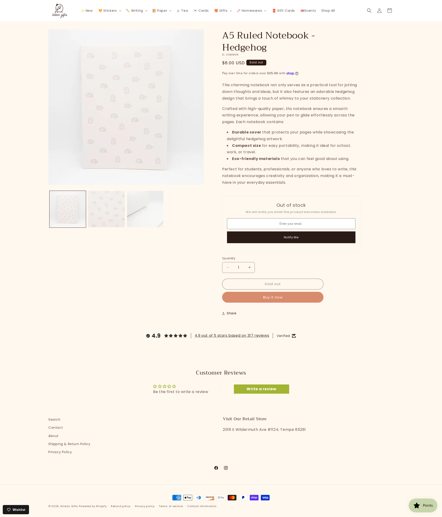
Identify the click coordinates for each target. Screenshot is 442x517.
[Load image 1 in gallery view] (67, 209)
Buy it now (273, 297)
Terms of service (171, 506)
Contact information (201, 506)
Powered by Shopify (93, 506)
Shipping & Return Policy (69, 444)
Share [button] (232, 313)
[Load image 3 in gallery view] (145, 209)
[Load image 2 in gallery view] (106, 209)
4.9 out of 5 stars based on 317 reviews (232, 335)
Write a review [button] (261, 389)
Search (54, 419)
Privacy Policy (60, 452)
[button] (109, 10)
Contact (55, 427)
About (53, 436)
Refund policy (121, 506)
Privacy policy (145, 506)
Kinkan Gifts (69, 506)
